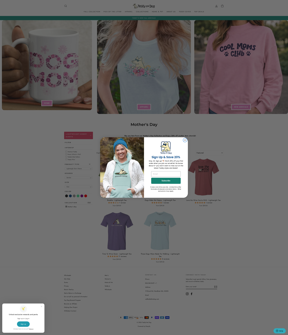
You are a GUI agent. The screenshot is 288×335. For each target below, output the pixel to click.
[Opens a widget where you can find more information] (279, 331)
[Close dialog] (185, 140)
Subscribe (166, 181)
